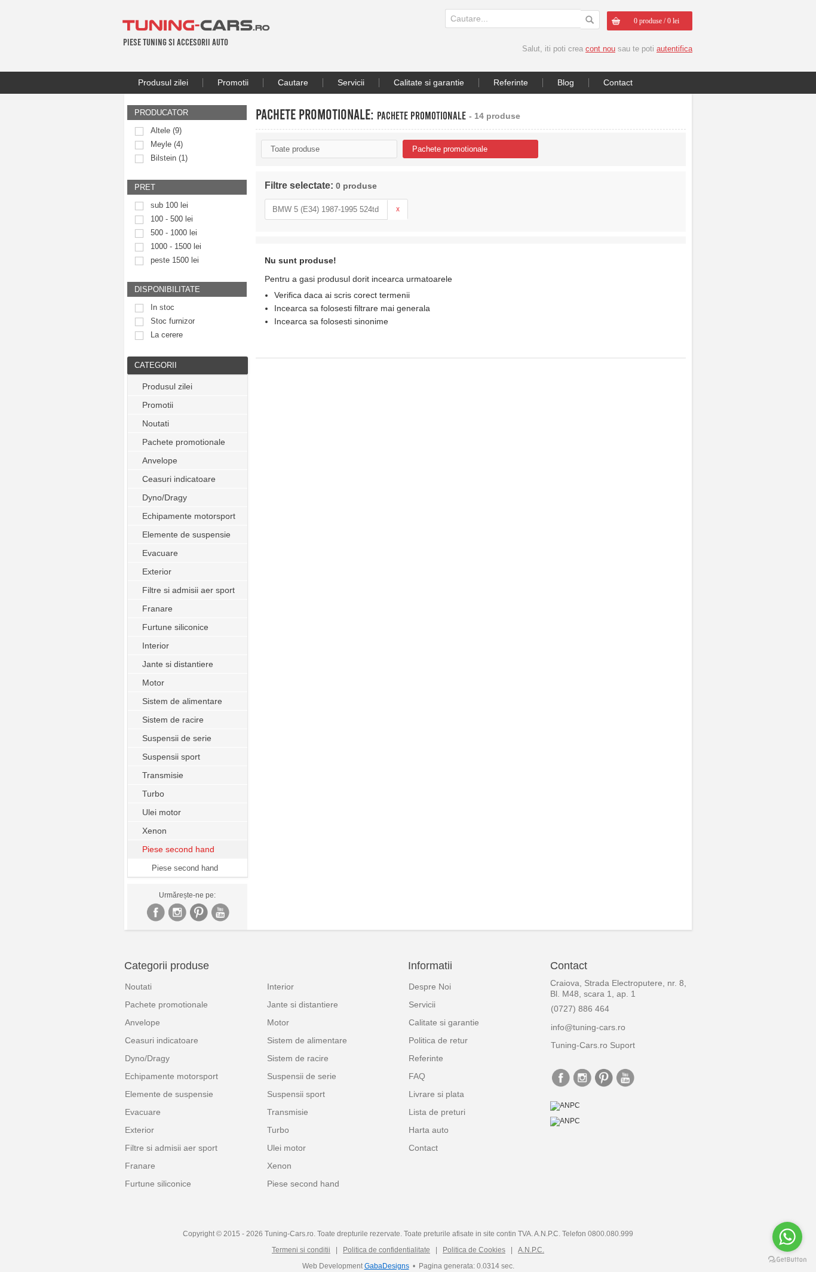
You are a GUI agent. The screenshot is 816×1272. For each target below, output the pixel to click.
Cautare (293, 82)
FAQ (417, 1076)
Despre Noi (430, 986)
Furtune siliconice (175, 627)
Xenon (154, 830)
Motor (153, 682)
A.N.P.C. (531, 1250)
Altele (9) (166, 130)
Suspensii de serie (176, 738)
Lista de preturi (437, 1112)
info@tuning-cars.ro (588, 1027)
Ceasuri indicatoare (179, 479)
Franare (157, 608)
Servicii (351, 82)
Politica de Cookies (474, 1250)
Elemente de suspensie (186, 534)
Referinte (510, 82)
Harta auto (429, 1130)
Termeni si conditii (301, 1250)
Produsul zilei (163, 82)
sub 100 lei (169, 205)
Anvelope (159, 460)
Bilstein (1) (169, 157)
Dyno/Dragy (164, 497)
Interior (155, 645)
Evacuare (160, 553)
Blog (565, 82)
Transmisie (162, 775)
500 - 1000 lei (174, 232)
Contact (618, 82)
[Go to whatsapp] (787, 1237)
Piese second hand (185, 868)
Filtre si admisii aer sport (188, 590)
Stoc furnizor (173, 321)
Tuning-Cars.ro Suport (593, 1045)
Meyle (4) (167, 144)
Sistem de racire (173, 719)
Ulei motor (161, 812)
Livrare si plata (436, 1094)
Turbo (153, 793)
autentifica (674, 48)
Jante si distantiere (177, 664)
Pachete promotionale (183, 442)
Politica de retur (438, 1040)
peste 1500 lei (175, 260)
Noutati (155, 423)
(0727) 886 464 (580, 1008)
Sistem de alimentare (182, 701)
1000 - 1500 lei (176, 246)
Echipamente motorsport (188, 516)
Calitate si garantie (429, 82)
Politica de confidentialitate (386, 1250)
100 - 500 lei (172, 218)
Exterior (156, 571)
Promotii (233, 82)
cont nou (600, 48)
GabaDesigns (386, 1266)
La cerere (167, 334)
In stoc (162, 307)
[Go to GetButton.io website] (787, 1260)
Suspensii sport (171, 756)
